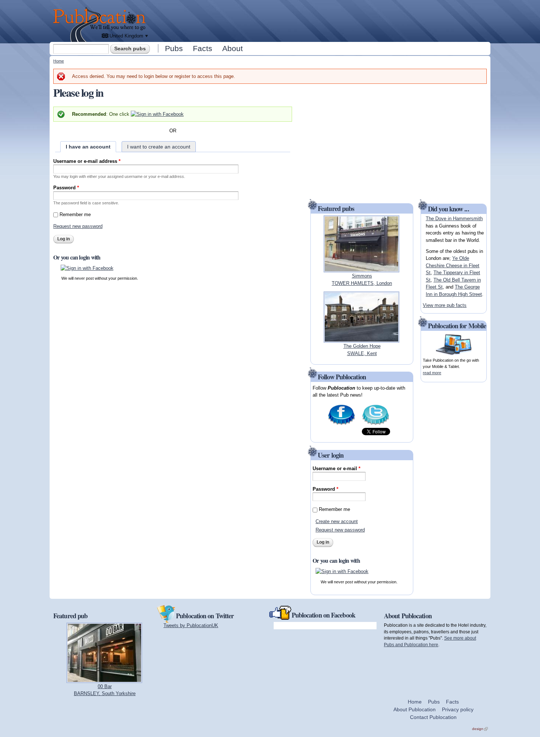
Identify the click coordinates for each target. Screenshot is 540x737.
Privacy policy (458, 709)
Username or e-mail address (86, 161)
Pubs (174, 48)
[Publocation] (101, 24)
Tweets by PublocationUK (190, 625)
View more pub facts (445, 305)
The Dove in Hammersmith (454, 218)
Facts (202, 48)
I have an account (88, 147)
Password (66, 187)
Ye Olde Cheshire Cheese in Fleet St (452, 265)
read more (432, 373)
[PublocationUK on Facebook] (341, 424)
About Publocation (414, 709)
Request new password (77, 226)
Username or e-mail (336, 468)
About (232, 48)
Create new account (337, 521)
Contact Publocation (433, 717)
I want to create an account (158, 147)
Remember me (75, 214)
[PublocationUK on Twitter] (375, 424)
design (480, 729)
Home (58, 61)
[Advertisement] (320, 20)
